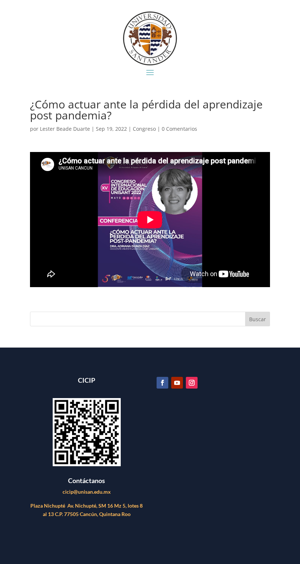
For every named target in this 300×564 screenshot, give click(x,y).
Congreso (144, 128)
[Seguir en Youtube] (177, 383)
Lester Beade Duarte (65, 128)
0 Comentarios (179, 128)
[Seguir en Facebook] (162, 383)
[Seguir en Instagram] (192, 383)
